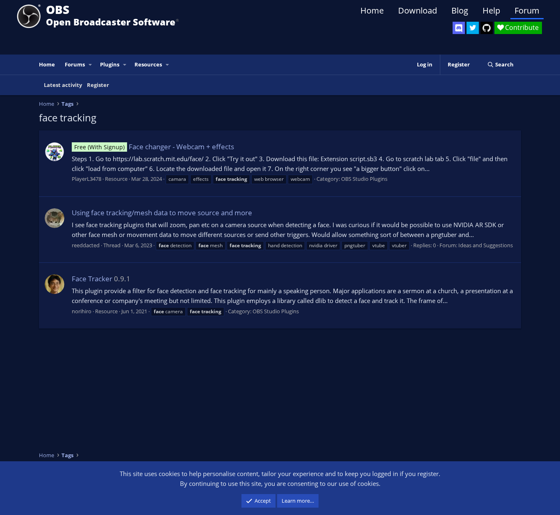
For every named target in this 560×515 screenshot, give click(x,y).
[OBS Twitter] (473, 28)
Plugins (109, 64)
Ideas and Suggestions (485, 245)
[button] (91, 65)
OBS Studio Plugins (364, 178)
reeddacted (86, 245)
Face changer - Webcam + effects (154, 146)
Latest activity (63, 85)
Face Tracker (92, 278)
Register (98, 85)
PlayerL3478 (86, 178)
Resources (148, 64)
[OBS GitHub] (486, 28)
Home (372, 10)
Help (491, 10)
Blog (459, 10)
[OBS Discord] (459, 28)
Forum (527, 10)
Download (417, 10)
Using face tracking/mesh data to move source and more (162, 212)
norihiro (81, 311)
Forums (75, 64)
